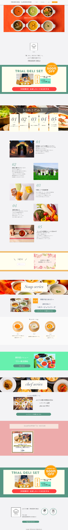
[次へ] (34, 442)
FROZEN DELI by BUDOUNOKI (21, 2)
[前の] (10, 442)
